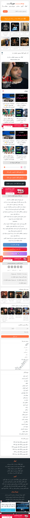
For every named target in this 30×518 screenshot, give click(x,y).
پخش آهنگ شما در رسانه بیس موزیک (13, 18)
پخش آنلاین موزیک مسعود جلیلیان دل (19, 277)
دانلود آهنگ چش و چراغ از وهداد (15, 468)
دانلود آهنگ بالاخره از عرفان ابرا (15, 473)
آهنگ (26, 6)
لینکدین (15, 267)
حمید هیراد (25, 412)
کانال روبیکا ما (14, 253)
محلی (22, 364)
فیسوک (21, 267)
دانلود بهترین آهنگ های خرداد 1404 (20, 454)
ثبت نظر (15, 336)
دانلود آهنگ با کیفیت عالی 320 (14, 172)
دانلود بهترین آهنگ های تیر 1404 (21, 451)
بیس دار (25, 347)
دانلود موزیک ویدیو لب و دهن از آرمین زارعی (15, 494)
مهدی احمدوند (24, 424)
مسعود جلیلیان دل (22, 283)
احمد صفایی (25, 385)
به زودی (25, 360)
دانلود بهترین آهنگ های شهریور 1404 (20, 446)
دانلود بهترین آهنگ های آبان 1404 (20, 442)
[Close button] (29, 501)
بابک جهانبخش (24, 392)
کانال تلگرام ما (14, 244)
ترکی (26, 349)
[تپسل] (2, 124)
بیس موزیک (13, 273)
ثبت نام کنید (8, 510)
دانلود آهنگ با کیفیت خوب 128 (14, 177)
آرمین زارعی (25, 378)
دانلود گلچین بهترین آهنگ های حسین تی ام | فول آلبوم (15, 479)
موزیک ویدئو (12, 6)
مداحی (17, 6)
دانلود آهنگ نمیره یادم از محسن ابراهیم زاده (15, 466)
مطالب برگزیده (18, 367)
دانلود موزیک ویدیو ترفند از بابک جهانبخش (15, 499)
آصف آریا (26, 390)
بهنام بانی (26, 395)
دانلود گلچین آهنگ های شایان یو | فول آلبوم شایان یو (15, 481)
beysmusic (19, 273)
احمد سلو (25, 376)
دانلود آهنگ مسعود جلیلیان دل (19, 53)
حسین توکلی (25, 414)
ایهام (27, 383)
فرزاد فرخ (25, 405)
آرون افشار (25, 388)
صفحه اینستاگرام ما (14, 249)
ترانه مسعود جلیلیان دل (22, 280)
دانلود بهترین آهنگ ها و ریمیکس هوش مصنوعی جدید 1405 (15, 484)
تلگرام (9, 267)
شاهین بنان (25, 402)
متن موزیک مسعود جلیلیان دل (10, 280)
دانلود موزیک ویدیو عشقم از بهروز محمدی (15, 497)
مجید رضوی (25, 431)
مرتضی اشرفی (24, 429)
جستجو (5, 11)
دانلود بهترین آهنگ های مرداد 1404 (20, 449)
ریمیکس (25, 352)
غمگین (26, 357)
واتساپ (12, 267)
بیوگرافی (23, 363)
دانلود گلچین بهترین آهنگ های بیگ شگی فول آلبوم (15, 486)
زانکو (26, 409)
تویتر (18, 267)
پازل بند (26, 400)
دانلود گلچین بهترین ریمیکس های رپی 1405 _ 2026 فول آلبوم (15, 488)
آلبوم (22, 6)
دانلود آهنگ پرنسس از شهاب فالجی (15, 470)
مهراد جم (26, 426)
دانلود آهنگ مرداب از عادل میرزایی (15, 464)
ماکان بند (26, 421)
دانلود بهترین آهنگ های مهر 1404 (20, 444)
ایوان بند (26, 380)
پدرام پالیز (25, 397)
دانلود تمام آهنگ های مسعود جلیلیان (15, 183)
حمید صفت (25, 417)
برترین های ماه (25, 359)
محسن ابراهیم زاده (23, 433)
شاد (26, 354)
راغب (26, 407)
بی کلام (24, 362)
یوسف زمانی (25, 419)
